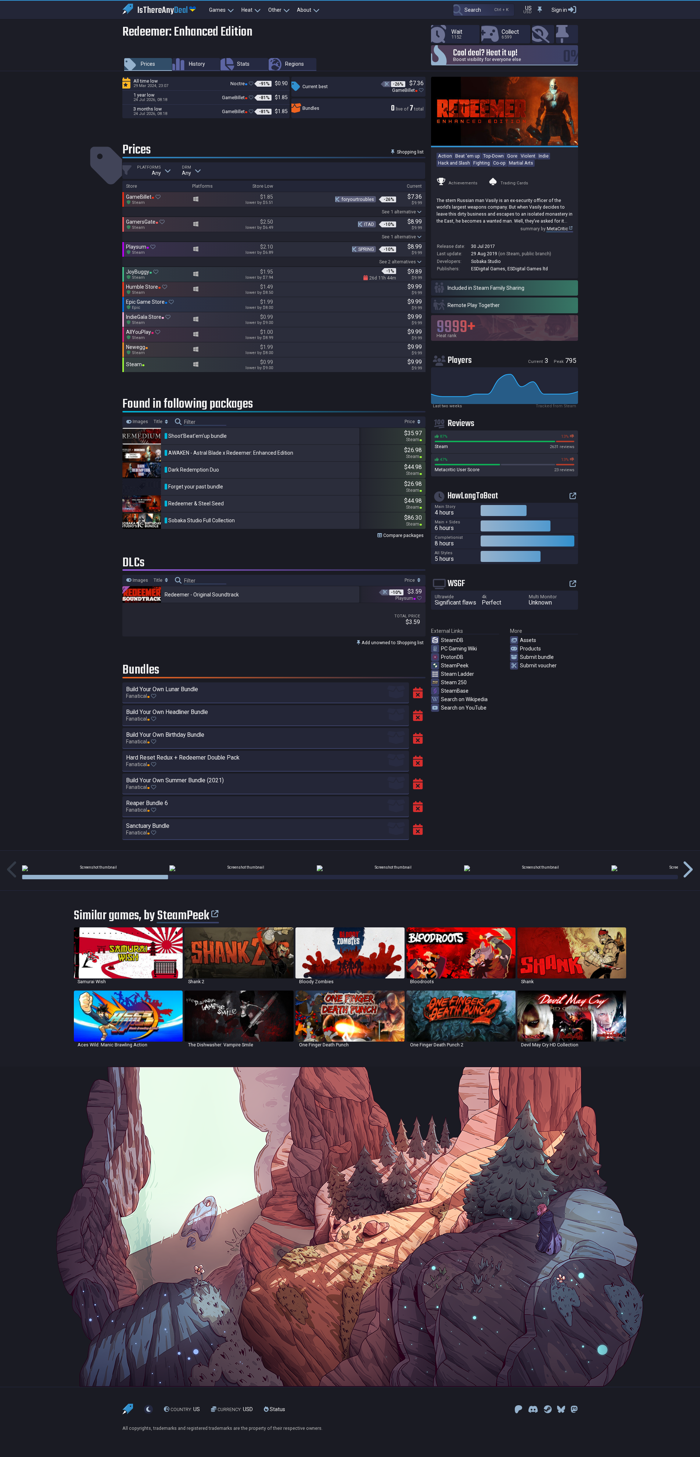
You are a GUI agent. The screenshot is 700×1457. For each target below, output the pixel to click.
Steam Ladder (457, 674)
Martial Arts (521, 163)
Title (159, 421)
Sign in (559, 10)
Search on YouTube (464, 708)
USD (235, 1409)
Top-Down (493, 156)
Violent (528, 156)
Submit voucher (538, 665)
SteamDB (452, 640)
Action (445, 156)
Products (530, 649)
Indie (544, 156)
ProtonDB (452, 657)
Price (410, 421)
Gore (512, 156)
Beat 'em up (467, 156)
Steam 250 (454, 682)
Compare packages (403, 535)
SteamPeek (455, 665)
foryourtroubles (357, 199)
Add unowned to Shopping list (392, 642)
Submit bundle (537, 657)
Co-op (499, 163)
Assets (528, 640)
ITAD (369, 224)
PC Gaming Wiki (459, 649)
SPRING (366, 249)
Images (140, 421)
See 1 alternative (399, 211)
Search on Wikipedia (464, 699)
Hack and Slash (454, 163)
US (185, 1409)
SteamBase (455, 691)
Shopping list (410, 152)
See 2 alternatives (397, 261)
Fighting (481, 163)
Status (277, 1409)
